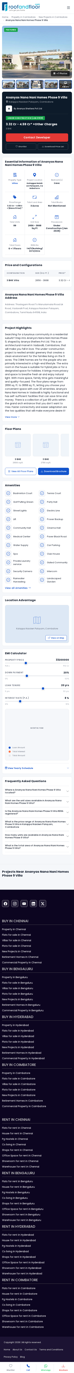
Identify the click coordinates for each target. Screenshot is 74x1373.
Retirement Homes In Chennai (20, 957)
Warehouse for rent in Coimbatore (23, 1327)
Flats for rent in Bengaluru (17, 1181)
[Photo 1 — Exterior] (8, 84)
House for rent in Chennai (17, 1133)
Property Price (14, 659)
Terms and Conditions (51, 1349)
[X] (42, 903)
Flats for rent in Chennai (16, 1128)
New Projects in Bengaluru (17, 999)
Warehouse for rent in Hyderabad (22, 1273)
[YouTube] (24, 903)
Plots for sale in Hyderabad (18, 1041)
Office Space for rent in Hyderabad (23, 1262)
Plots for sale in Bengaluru (17, 994)
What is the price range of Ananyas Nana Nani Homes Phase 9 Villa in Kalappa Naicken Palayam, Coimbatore (35, 824)
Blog (22, 1356)
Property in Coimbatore (23, 17)
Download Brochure (55, 471)
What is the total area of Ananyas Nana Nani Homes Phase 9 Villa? (34, 847)
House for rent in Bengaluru (18, 1187)
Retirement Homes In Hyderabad (21, 1053)
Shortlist (22, 146)
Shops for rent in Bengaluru (18, 1203)
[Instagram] (14, 903)
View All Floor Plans (22, 471)
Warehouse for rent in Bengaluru (21, 1220)
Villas (15, 183)
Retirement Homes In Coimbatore (22, 1100)
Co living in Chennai (14, 1144)
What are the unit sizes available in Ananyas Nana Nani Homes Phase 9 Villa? (33, 802)
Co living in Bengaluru (15, 1198)
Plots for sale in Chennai (16, 946)
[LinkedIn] (33, 903)
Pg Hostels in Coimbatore (17, 1299)
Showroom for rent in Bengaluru (21, 1214)
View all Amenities (16, 588)
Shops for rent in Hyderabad (19, 1257)
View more (11, 417)
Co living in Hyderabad (15, 1251)
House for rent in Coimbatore (19, 1294)
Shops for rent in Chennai (17, 1150)
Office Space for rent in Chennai (21, 1155)
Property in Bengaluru (15, 977)
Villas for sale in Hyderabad (18, 1036)
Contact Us (31, 1349)
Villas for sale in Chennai (16, 940)
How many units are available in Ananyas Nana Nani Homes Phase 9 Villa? (34, 836)
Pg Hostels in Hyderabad (16, 1246)
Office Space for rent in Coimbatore (24, 1316)
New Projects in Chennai (16, 951)
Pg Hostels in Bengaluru (16, 1192)
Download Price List (54, 146)
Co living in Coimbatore (16, 1305)
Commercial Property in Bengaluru (23, 1010)
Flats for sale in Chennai (16, 935)
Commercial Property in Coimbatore (24, 1106)
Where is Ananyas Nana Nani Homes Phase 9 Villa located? (33, 791)
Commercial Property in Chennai (22, 962)
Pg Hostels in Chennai (15, 1139)
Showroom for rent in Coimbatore (22, 1321)
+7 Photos (61, 73)
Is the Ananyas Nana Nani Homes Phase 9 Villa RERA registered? (34, 812)
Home (5, 17)
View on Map (57, 637)
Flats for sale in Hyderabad (18, 1030)
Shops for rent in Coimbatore (19, 1310)
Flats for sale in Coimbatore (18, 1078)
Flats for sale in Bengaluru (17, 982)
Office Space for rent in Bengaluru (22, 1209)
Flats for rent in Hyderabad (18, 1235)
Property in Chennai (14, 929)
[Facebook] (5, 903)
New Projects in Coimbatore (53, 17)
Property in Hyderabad (15, 1025)
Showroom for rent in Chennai (20, 1161)
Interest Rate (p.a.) (17, 697)
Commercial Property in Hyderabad (23, 1058)
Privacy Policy (11, 1356)
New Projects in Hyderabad (18, 1047)
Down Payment (14, 672)
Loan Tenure (12, 685)
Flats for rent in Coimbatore (18, 1288)
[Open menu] (68, 7)
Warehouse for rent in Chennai (20, 1166)
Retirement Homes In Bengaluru (21, 1005)
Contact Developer (37, 137)
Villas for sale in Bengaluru (17, 988)
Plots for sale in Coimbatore (18, 1089)
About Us (17, 1349)
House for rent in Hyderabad (19, 1240)
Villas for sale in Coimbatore (19, 1084)
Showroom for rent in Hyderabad (21, 1268)
